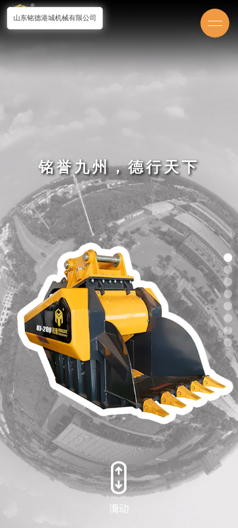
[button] (228, 257)
